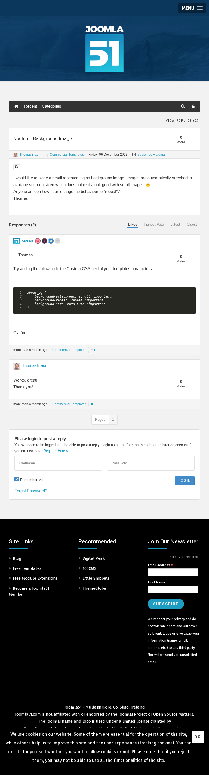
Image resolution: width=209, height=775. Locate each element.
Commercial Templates (67, 154)
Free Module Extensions (35, 578)
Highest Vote (154, 224)
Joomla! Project (132, 714)
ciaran (27, 240)
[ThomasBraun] (15, 155)
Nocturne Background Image (42, 138)
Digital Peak (93, 558)
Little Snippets (96, 578)
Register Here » (56, 451)
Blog (17, 558)
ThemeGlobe (94, 588)
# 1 (93, 350)
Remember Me (31, 480)
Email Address (160, 565)
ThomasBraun (30, 154)
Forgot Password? (30, 490)
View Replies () (182, 120)
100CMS (89, 568)
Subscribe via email (152, 154)
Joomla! (53, 721)
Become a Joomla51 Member (29, 591)
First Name (156, 582)
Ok (198, 737)
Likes (132, 224)
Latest (175, 224)
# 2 (93, 404)
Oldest (192, 224)
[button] (192, 8)
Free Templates (27, 568)
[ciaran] (16, 241)
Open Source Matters (173, 714)
